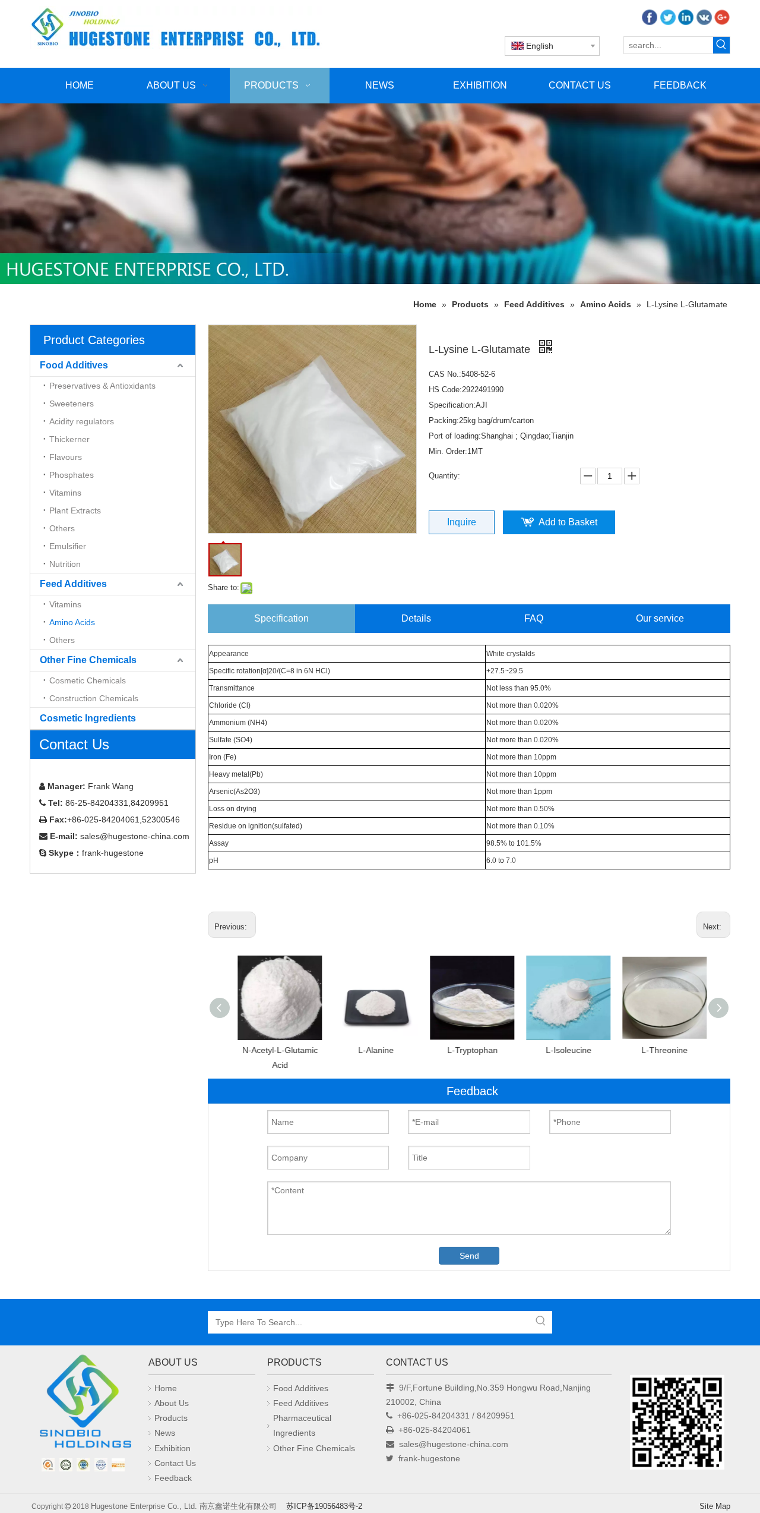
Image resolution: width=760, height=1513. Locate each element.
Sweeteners (71, 403)
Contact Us (175, 1463)
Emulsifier (67, 546)
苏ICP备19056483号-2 (324, 1506)
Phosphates (71, 475)
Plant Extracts (75, 510)
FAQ (533, 618)
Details (416, 618)
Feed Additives (73, 584)
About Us (171, 1403)
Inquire (461, 522)
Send (469, 1255)
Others (62, 528)
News (164, 1433)
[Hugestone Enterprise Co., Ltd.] (83, 1404)
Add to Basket (568, 522)
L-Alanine (373, 1050)
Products (171, 1418)
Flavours (65, 457)
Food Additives (74, 365)
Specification (281, 618)
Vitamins (65, 492)
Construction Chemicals (93, 698)
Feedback (173, 1478)
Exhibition (172, 1448)
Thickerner (69, 439)
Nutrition (65, 564)
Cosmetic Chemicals (87, 680)
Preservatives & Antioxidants (102, 385)
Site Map (714, 1506)
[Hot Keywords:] (721, 45)
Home (165, 1388)
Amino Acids (72, 622)
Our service (660, 618)
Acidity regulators (81, 421)
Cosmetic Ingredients (88, 718)
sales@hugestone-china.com (453, 1444)
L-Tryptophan (469, 1050)
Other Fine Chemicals (88, 660)
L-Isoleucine (565, 1050)
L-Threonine (661, 1050)
